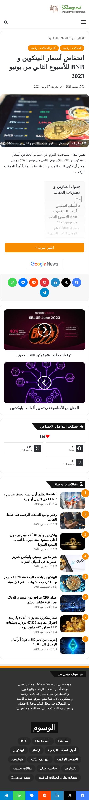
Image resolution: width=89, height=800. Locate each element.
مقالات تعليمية (22, 768)
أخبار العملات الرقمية (43, 48)
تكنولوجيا (70, 768)
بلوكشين (17, 759)
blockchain (42, 741)
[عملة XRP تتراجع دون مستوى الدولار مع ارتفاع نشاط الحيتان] (72, 603)
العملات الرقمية (58, 38)
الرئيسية (75, 38)
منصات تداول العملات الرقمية (58, 777)
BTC (24, 741)
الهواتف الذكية (40, 759)
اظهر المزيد (45, 247)
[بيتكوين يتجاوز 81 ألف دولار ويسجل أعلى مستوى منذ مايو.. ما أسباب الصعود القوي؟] (72, 541)
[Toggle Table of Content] (75, 199)
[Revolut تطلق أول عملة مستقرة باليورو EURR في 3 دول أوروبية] (72, 500)
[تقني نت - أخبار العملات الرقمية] (67, 8)
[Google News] (44, 264)
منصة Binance (21, 777)
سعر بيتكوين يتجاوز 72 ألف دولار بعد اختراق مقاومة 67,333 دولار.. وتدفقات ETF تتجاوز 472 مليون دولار (31, 622)
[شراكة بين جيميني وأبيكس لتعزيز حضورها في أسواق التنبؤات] (72, 563)
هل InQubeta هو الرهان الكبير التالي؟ (62, 230)
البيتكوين (19, 750)
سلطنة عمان (48, 768)
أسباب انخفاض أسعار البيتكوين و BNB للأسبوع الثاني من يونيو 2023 (63, 214)
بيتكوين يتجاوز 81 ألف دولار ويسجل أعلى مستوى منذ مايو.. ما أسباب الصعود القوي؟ (33, 539)
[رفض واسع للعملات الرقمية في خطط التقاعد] (72, 520)
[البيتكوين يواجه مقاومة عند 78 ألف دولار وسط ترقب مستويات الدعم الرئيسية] (72, 583)
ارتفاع (36, 750)
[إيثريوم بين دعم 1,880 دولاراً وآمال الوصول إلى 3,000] (72, 645)
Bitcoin (63, 741)
